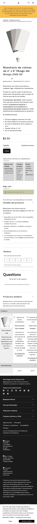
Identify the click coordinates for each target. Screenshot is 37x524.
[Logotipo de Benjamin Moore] (18, 3)
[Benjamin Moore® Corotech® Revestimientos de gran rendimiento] (11, 445)
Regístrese (6, 382)
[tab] (18, 60)
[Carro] (33, 3)
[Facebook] (3, 391)
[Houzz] (28, 391)
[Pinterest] (20, 391)
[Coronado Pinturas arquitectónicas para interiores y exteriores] (11, 471)
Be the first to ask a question (18, 279)
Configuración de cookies (23, 517)
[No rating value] (7, 78)
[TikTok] (8, 394)
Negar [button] (10, 521)
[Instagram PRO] (12, 390)
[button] (29, 3)
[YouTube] (16, 391)
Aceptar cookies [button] (26, 521)
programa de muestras (17, 104)
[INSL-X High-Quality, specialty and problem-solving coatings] (11, 458)
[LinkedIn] (3, 394)
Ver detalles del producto (10, 114)
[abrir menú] (4, 3)
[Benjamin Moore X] (24, 391)
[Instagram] (8, 391)
